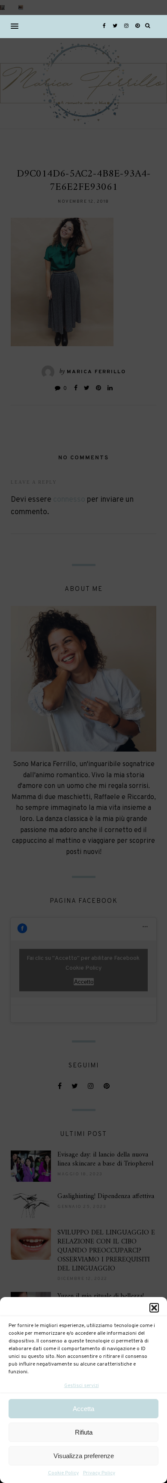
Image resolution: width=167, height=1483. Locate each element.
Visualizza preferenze (84, 1455)
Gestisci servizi (81, 1385)
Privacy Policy (99, 1473)
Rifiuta (83, 1432)
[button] (154, 1307)
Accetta (83, 1408)
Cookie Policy (63, 1473)
